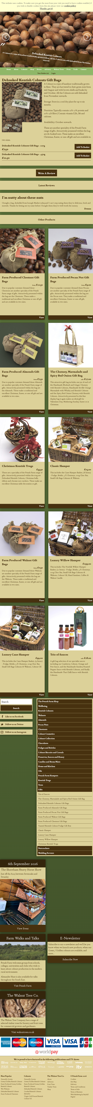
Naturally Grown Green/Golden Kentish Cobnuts (11, 1080)
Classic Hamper (60, 466)
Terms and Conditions (78, 1087)
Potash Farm (77, 1076)
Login (53, 73)
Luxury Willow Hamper (65, 560)
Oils (40, 771)
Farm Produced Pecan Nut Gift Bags (53, 812)
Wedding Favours (46, 853)
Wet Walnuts (5, 1089)
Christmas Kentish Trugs (17, 466)
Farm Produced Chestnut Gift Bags (52, 821)
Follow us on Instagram (15, 732)
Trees (40, 784)
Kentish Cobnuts (45, 710)
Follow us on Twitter (14, 724)
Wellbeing (42, 706)
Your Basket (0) (43, 73)
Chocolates (43, 743)
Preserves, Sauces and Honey (51, 757)
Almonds (42, 719)
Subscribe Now (70, 959)
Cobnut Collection (46, 738)
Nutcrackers (43, 848)
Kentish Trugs (44, 780)
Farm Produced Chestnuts (9, 1094)
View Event (23, 928)
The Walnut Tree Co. (55, 1076)
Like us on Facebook (14, 716)
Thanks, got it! (46, 8)
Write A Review (46, 173)
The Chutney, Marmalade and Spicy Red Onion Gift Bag (69, 373)
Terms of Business (76, 1092)
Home (9, 69)
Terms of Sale (75, 1089)
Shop (32, 69)
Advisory (47, 69)
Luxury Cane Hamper (15, 654)
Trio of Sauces (59, 654)
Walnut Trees (59, 69)
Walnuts (42, 715)
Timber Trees (51, 1087)
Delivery (74, 1084)
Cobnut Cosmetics (46, 733)
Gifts (40, 789)
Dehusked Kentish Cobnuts (10, 1091)
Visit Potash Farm (23, 985)
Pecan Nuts (43, 724)
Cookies (73, 1079)
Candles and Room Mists (49, 761)
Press (68, 69)
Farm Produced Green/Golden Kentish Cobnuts (11, 1085)
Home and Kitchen (46, 766)
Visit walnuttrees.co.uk (22, 1032)
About (16, 69)
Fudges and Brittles (47, 747)
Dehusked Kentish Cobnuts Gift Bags (53, 803)
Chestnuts (42, 729)
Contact (83, 69)
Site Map (74, 1081)
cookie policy (70, 5)
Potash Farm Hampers (48, 775)
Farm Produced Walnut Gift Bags (51, 816)
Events (39, 69)
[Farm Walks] (23, 951)
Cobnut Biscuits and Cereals (51, 752)
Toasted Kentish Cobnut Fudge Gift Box (54, 825)
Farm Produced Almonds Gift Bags (52, 807)
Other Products (46, 219)
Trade (75, 69)
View (41, 317)
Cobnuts (24, 69)
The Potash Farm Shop (48, 701)
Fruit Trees (51, 1084)
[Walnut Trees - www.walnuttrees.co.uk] (23, 1008)
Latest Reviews (47, 185)
